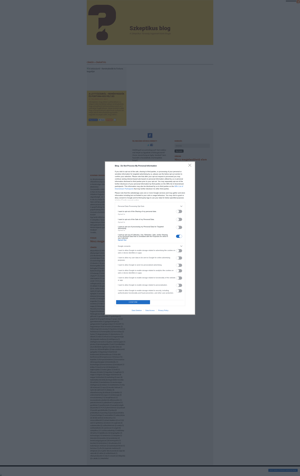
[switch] (179, 211)
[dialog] (150, 238)
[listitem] (150, 206)
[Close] (190, 166)
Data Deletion (137, 310)
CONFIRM (133, 302)
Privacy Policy (163, 310)
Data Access (150, 310)
